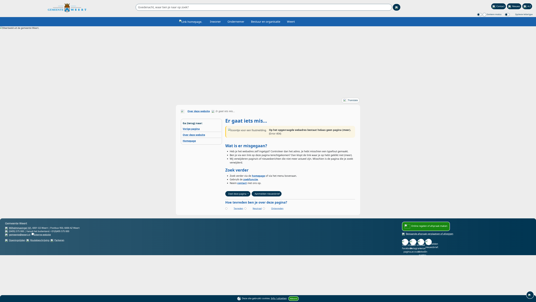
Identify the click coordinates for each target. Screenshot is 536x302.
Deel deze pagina (237, 193)
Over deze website (198, 111)
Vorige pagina (191, 128)
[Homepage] (67, 7)
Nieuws (516, 6)
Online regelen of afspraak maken (429, 225)
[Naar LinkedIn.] (421, 242)
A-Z (529, 6)
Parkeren (59, 240)
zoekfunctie (250, 179)
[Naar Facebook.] (405, 242)
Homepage (189, 140)
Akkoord (293, 298)
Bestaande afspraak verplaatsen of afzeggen (429, 233)
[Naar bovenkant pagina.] (530, 295)
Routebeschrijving (39, 240)
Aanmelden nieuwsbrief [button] (267, 193)
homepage (258, 175)
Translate (353, 100)
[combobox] (264, 7)
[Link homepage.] (190, 22)
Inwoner (215, 21)
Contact (500, 6)
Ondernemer (236, 21)
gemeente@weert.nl (19, 234)
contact (242, 183)
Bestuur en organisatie (265, 21)
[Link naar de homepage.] (182, 111)
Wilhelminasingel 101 (20, 227)
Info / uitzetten (279, 298)
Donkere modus (494, 14)
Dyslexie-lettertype (524, 14)
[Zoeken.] (396, 7)
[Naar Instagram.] (413, 242)
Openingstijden (17, 240)
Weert (291, 21)
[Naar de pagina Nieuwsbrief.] (428, 242)
